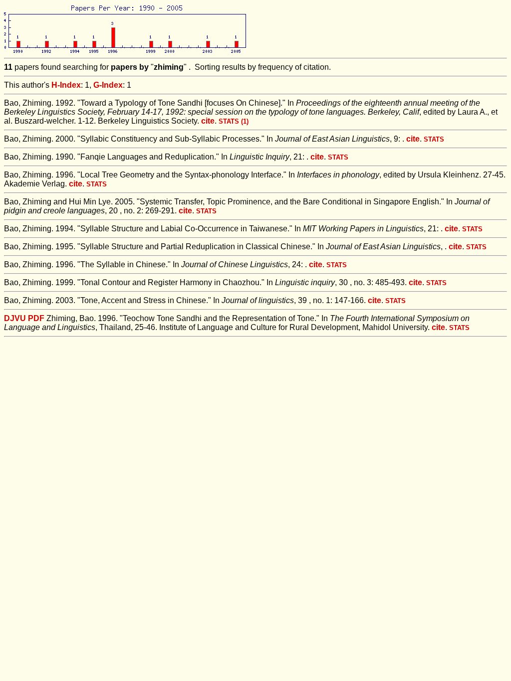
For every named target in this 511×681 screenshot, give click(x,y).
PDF (36, 318)
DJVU (15, 318)
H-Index (66, 85)
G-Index (108, 85)
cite (208, 121)
